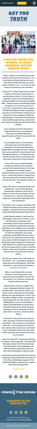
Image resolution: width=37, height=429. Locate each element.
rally (13, 261)
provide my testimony (18, 268)
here (14, 196)
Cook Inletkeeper (19, 106)
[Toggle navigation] (34, 3)
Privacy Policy (26, 420)
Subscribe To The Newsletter (18, 402)
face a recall (20, 85)
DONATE (22, 3)
